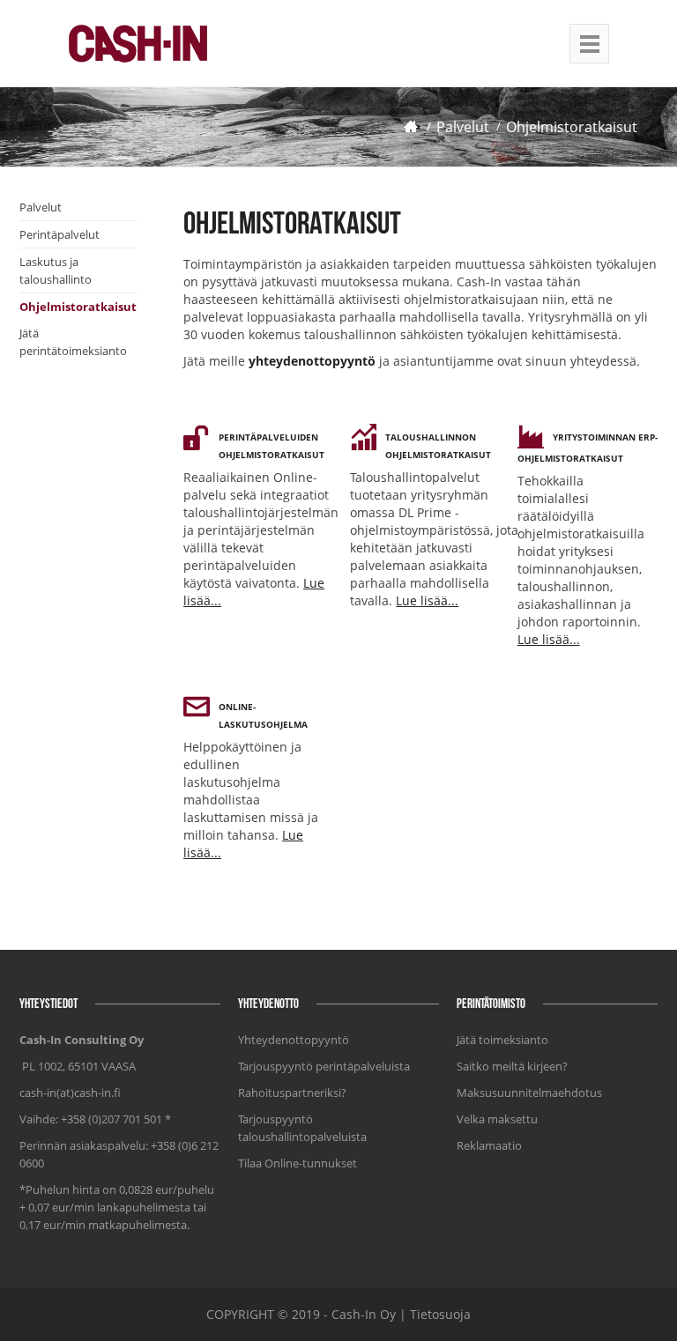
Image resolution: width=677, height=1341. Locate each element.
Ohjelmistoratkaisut (571, 127)
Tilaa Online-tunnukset (297, 1163)
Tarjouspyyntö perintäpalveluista (324, 1066)
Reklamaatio (489, 1145)
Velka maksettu (497, 1119)
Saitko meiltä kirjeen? (512, 1066)
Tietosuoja (440, 1314)
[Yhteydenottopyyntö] (247, 360)
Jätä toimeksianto (502, 1040)
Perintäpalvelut (59, 234)
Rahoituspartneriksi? (292, 1092)
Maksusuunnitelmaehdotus (529, 1092)
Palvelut (462, 127)
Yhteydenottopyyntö (293, 1040)
